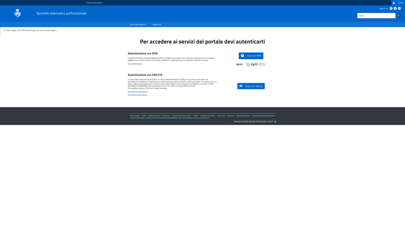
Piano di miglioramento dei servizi (263, 115)
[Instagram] (399, 8)
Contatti (195, 115)
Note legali (166, 115)
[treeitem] (398, 2)
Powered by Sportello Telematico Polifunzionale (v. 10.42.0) (253, 121)
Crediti (143, 115)
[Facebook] (391, 8)
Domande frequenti (138, 24)
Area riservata (134, 115)
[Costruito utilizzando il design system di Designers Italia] (275, 122)
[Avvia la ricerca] (398, 15)
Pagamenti (156, 24)
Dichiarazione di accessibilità (181, 115)
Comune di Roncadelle (94, 2)
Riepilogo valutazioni (243, 115)
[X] (395, 8)
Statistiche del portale (207, 115)
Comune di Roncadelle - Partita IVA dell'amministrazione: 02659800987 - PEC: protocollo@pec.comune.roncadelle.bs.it (169, 118)
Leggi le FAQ (221, 115)
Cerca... (362, 16)
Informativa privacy (154, 115)
